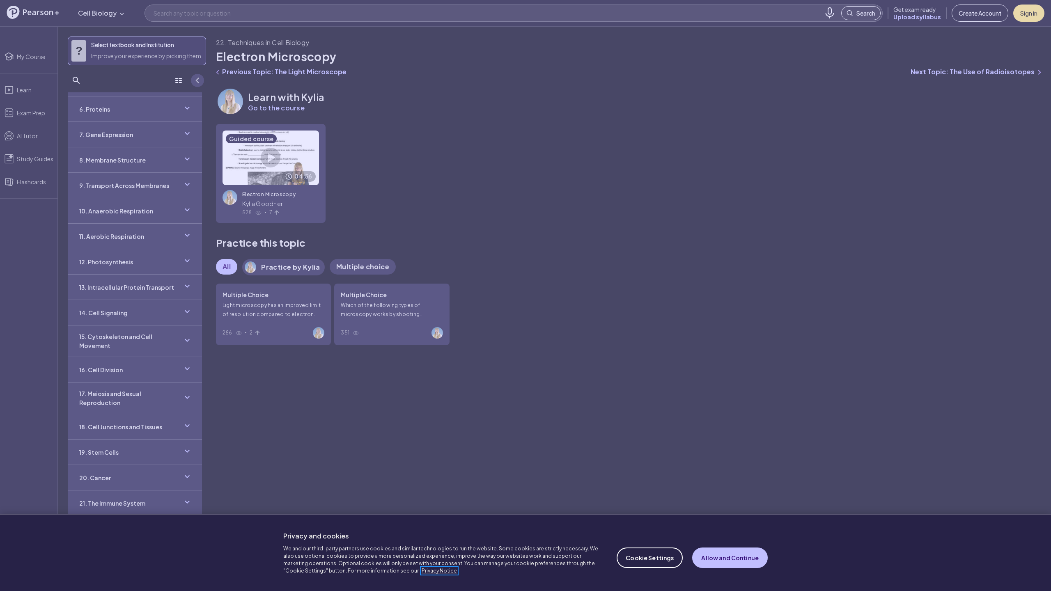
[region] (525, 552)
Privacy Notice (439, 571)
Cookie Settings (650, 557)
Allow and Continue (730, 557)
